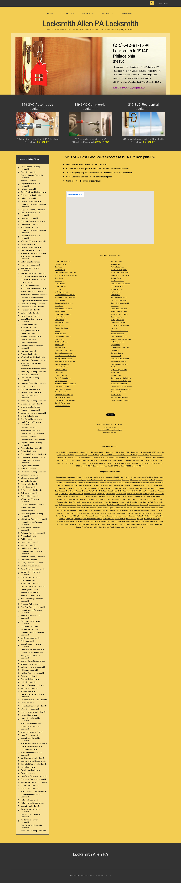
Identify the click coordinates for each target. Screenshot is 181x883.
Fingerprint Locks (61, 381)
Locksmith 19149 (81, 455)
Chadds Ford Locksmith (30, 577)
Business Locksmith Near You (65, 295)
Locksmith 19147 (156, 455)
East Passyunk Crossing (121, 483)
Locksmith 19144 (62, 452)
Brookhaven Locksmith (30, 430)
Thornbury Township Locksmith (33, 371)
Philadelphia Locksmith (81, 875)
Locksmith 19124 (137, 452)
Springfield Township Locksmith (34, 454)
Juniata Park (80, 477)
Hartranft (152, 480)
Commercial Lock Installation (121, 378)
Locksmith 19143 (112, 458)
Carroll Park (110, 496)
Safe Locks (58, 267)
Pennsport (131, 488)
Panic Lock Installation (119, 300)
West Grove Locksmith (30, 709)
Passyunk (159, 480)
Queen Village (61, 477)
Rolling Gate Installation (63, 359)
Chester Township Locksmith (32, 433)
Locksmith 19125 (106, 460)
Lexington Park (71, 513)
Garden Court (151, 516)
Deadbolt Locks (60, 264)
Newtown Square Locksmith (32, 649)
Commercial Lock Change (64, 303)
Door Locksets (60, 300)
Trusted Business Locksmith (120, 400)
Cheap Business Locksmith (120, 303)
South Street (153, 491)
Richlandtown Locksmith (31, 195)
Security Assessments (62, 403)
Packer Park (107, 491)
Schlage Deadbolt (61, 375)
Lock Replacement (61, 292)
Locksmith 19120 (112, 463)
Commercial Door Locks (119, 309)
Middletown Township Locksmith (34, 519)
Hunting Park (125, 491)
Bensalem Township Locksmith (33, 413)
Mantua (161, 488)
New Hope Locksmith (29, 218)
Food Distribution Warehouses (129, 524)
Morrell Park (139, 521)
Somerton (94, 499)
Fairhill (83, 488)
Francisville (119, 510)
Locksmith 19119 (131, 460)
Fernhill (124, 488)
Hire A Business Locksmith (120, 364)
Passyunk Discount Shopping (96, 516)
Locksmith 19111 (74, 463)
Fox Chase (136, 510)
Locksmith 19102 (68, 460)
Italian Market (92, 502)
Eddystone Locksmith (30, 785)
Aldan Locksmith (27, 641)
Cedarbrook (140, 477)
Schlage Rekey (116, 278)
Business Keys (60, 270)
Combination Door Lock (63, 261)
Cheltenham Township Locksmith (34, 457)
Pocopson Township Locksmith (33, 779)
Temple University (112, 524)
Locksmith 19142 (143, 455)
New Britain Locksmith (30, 592)
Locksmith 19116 (125, 452)
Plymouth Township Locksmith (33, 221)
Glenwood (121, 521)
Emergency (128, 13)
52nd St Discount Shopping (140, 499)
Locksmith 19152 (124, 463)
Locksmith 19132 (106, 455)
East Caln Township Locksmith (33, 607)
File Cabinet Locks (117, 286)
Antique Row (116, 488)
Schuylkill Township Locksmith (33, 276)
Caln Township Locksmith (31, 419)
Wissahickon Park (151, 477)
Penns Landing (69, 485)
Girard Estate (137, 494)
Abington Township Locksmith (33, 533)
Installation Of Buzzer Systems (121, 386)
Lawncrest (127, 510)
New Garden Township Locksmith (34, 360)
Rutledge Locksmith (29, 327)
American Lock (116, 356)
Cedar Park (144, 505)
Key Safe (58, 289)
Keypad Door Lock (61, 367)
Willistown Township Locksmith (33, 241)
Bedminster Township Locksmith (34, 294)
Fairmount (60, 502)
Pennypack (125, 480)
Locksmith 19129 (137, 458)
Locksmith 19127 (81, 460)
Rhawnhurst (78, 519)
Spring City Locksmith (30, 788)
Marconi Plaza (100, 524)
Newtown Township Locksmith (33, 368)
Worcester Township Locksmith (33, 253)
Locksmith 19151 (93, 455)
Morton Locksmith (28, 545)
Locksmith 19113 (61, 458)
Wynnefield (144, 480)
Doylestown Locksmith (30, 638)
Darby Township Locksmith (32, 652)
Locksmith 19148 (125, 466)
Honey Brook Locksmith (30, 265)
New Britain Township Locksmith (34, 776)
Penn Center (130, 521)
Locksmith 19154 (143, 460)
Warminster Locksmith (30, 227)
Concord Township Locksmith (33, 439)
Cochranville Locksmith (30, 389)
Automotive (67, 13)
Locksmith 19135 (93, 460)
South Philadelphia (133, 519)
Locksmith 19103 (62, 463)
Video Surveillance (117, 334)
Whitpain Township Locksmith (33, 304)
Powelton (118, 496)
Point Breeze (118, 477)
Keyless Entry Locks (117, 267)
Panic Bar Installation (62, 386)
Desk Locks (59, 372)
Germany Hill (133, 516)
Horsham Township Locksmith (33, 383)
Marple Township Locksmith (32, 291)
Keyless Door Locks (61, 311)
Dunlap (86, 508)
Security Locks (60, 347)
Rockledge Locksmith (30, 583)
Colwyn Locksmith (28, 451)
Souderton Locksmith (29, 375)
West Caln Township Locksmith (33, 830)
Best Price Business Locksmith (121, 389)
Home (50, 13)
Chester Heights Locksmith (32, 404)
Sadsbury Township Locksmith (33, 288)
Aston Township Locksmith (32, 297)
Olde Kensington (98, 477)
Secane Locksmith (28, 180)
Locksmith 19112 (87, 452)
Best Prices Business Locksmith (65, 384)
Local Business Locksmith (119, 336)
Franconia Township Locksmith (33, 712)
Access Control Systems (119, 270)
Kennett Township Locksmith (33, 569)
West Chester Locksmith (31, 723)
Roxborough (158, 502)
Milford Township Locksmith (32, 803)
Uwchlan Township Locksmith (33, 758)
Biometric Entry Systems (119, 314)
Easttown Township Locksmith (33, 556)
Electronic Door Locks (62, 397)
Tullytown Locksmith (29, 493)
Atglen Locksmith (28, 282)
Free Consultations (117, 281)
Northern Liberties (90, 494)
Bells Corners (111, 513)
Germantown (91, 488)
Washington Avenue (128, 527)
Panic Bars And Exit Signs (64, 395)
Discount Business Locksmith (65, 400)
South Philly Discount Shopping (88, 483)
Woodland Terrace (133, 505)
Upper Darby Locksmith (30, 806)
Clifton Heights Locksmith (31, 490)
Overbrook (142, 516)
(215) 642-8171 (162, 3)
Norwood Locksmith (29, 351)
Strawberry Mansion (114, 516)
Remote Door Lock (61, 328)
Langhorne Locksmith (30, 542)
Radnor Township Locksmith (32, 307)
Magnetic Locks (116, 261)
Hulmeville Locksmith (30, 800)
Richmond (59, 485)
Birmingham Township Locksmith (34, 279)
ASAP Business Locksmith (119, 297)
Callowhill (127, 485)
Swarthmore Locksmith (30, 770)
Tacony (78, 491)
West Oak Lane (153, 513)
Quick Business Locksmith (120, 347)
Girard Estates (154, 524)
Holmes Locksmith (28, 198)
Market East (143, 513)
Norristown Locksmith (30, 224)
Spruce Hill (74, 496)
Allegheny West (101, 505)
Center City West (148, 494)
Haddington (109, 477)
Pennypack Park (84, 499)
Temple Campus (146, 519)
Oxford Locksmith (28, 172)
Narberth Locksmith (29, 324)
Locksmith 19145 (99, 466)
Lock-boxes (114, 306)
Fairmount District (114, 480)
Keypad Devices (60, 317)
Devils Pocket (110, 494)
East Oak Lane (60, 491)
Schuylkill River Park (136, 508)
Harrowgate (71, 477)
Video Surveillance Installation (65, 356)
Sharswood (138, 502)
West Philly (107, 488)
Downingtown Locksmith (31, 589)
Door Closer (59, 306)
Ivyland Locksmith (28, 487)
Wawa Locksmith (28, 691)
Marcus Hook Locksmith (30, 410)
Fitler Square (152, 488)
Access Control (116, 395)
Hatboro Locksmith (28, 189)
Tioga (153, 499)
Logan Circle (87, 510)
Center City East (127, 496)
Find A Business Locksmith (120, 325)
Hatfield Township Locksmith (32, 673)
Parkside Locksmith (29, 560)
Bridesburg (144, 524)
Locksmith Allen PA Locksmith (90, 23)
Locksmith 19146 (112, 466)
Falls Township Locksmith (31, 746)
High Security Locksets (119, 370)
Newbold (138, 527)
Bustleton (125, 516)
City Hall (154, 510)
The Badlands (66, 524)
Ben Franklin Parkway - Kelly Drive (121, 502)
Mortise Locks (115, 295)
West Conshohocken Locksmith (34, 791)
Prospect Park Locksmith (31, 604)
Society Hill (101, 494)
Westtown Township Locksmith (33, 472)
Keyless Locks (115, 345)
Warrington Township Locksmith (34, 700)
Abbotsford (93, 508)
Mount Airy (156, 519)
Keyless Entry (59, 345)
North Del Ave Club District (116, 505)
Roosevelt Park (103, 508)
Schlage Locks (116, 375)
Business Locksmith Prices (64, 350)
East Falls (159, 499)
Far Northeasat (121, 494)
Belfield (133, 491)
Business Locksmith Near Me (65, 297)
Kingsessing (65, 496)
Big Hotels (81, 516)
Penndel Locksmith (29, 715)
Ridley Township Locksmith (32, 563)
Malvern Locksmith (28, 469)
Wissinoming (134, 480)
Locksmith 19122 (118, 455)
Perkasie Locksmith (29, 342)
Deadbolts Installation (118, 322)
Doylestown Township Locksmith (34, 300)
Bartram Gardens (63, 510)
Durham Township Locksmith (33, 661)
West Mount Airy (142, 491)
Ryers (84, 527)
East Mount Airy (132, 513)
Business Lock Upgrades (63, 353)
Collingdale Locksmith (30, 313)
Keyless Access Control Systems (66, 275)
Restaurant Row (108, 519)
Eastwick (69, 499)
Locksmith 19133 (86, 458)
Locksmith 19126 (87, 463)
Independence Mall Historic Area (82, 524)
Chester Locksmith (28, 339)
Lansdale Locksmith (29, 427)
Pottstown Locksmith (29, 676)
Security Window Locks (119, 311)
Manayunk (100, 485)
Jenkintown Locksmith (30, 629)
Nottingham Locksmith (30, 548)
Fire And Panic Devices (63, 389)
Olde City (82, 496)
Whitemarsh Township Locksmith (34, 743)
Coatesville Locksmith (30, 679)
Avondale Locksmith (29, 688)
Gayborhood (70, 521)
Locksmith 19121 (118, 460)
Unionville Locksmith (29, 416)
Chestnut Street (120, 519)
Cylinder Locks (60, 284)
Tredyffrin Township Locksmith (33, 192)
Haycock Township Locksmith (33, 685)
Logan (92, 505)
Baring (143, 485)
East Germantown (108, 510)
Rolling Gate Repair (117, 320)
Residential (108, 13)
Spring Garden (91, 521)
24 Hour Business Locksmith (65, 361)
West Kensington (103, 521)
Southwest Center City (106, 499)
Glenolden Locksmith (29, 478)
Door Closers (59, 320)
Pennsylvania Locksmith (31, 201)
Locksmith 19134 (124, 458)
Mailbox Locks (116, 292)
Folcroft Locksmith (28, 386)
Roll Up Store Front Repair (120, 397)
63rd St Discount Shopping (65, 488)
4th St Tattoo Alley (105, 483)
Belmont (100, 488)
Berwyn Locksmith (28, 244)
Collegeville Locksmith (30, 475)
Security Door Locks (62, 322)
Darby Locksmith (28, 773)
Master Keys (59, 281)
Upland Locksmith (28, 682)
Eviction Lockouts (61, 370)
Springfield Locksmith (30, 330)
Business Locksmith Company (121, 339)
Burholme (68, 502)
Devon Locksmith (28, 333)
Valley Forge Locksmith (30, 262)
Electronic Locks (116, 317)
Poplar (152, 483)
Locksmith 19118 (149, 463)
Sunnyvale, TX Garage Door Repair (110, 430)
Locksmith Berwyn (109, 433)
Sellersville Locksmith (30, 496)
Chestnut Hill (138, 496)
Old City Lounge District (155, 485)
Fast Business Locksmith (63, 336)
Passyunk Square (130, 477)
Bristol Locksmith (28, 580)
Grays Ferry (126, 499)
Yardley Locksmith (28, 481)
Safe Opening (59, 339)
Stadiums (117, 499)
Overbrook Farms (73, 508)
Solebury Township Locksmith (33, 667)
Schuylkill (58, 505)
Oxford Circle (121, 513)
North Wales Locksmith (30, 595)
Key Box (113, 367)
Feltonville (116, 491)
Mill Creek (90, 513)
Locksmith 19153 (86, 466)
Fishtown (59, 483)
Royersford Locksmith (30, 466)
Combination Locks (61, 286)
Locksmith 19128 (68, 455)
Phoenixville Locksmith (30, 310)
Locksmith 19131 (74, 458)
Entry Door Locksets (62, 392)
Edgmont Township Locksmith (33, 761)
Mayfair (77, 488)
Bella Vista (125, 508)
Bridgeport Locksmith (29, 626)
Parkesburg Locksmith (30, 316)
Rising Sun (69, 519)
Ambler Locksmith (28, 536)
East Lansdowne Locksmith (32, 250)
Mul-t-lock (114, 328)
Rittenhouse (61, 521)
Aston (79, 505)
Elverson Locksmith (29, 354)
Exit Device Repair (61, 342)
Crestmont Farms (76, 510)
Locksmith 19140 (74, 452)
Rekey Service (115, 264)
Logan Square (81, 480)
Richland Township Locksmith (33, 504)
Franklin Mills (97, 491)
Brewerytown (81, 513)
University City (80, 521)
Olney (81, 508)
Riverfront (89, 496)
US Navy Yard (145, 510)
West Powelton (135, 483)
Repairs (57, 331)
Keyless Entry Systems (118, 361)
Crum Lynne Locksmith (30, 407)
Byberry (75, 499)
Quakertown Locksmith (30, 566)
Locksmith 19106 (99, 452)
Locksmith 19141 (156, 460)
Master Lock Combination (120, 272)
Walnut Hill (90, 527)
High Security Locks (118, 342)
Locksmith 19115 (99, 463)
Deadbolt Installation (62, 406)
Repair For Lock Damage (63, 378)
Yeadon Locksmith (28, 436)
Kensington (61, 499)
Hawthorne (86, 505)
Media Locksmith (28, 767)
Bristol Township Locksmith (32, 732)
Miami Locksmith (110, 427)
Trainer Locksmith (28, 507)
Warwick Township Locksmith (33, 357)
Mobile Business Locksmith (120, 359)
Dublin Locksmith (28, 539)
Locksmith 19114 (131, 455)
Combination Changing (63, 314)
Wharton (89, 477)
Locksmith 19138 (138, 466)
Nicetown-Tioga (103, 502)
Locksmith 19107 (150, 452)
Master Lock (115, 372)
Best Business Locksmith (119, 331)
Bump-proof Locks (117, 353)
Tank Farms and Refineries (92, 519)
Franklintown (71, 491)
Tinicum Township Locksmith (33, 273)
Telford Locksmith (28, 510)
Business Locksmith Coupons (121, 381)
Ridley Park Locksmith (30, 285)
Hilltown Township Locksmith (33, 586)
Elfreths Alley (136, 485)
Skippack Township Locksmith (33, 210)
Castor (129, 494)
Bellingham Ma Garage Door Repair (109, 424)
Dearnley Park (87, 491)
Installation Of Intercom (119, 384)
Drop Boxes (59, 278)
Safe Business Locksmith (63, 309)
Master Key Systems (62, 364)
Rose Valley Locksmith (30, 735)
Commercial (88, 13)
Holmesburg (159, 483)
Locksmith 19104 (137, 463)
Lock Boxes (114, 350)
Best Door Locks (60, 334)
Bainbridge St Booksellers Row (85, 485)
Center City (113, 521)
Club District (99, 527)
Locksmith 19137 (112, 452)
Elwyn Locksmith (28, 703)
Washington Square (69, 505)
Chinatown (145, 483)
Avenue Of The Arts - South (153, 508)
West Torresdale (99, 496)
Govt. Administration (76, 494)
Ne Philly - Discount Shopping (97, 480)
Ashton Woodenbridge (112, 527)
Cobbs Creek (97, 510)
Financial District (141, 488)
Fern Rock (64, 494)
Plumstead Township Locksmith (34, 706)
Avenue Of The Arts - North (114, 485)
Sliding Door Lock (117, 289)
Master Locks (59, 325)
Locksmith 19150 (99, 458)
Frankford (62, 508)
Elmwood (147, 496)
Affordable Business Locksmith (65, 272)
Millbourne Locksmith (29, 670)
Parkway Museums (79, 502)
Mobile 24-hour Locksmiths (120, 284)
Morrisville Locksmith (29, 484)
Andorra (118, 508)
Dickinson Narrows (69, 483)
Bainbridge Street (101, 513)
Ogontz (111, 508)
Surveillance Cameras (118, 392)
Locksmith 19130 (150, 458)
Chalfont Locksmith (29, 749)
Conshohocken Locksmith (31, 448)
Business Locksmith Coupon (120, 275)
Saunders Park (148, 502)
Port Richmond (156, 496)
